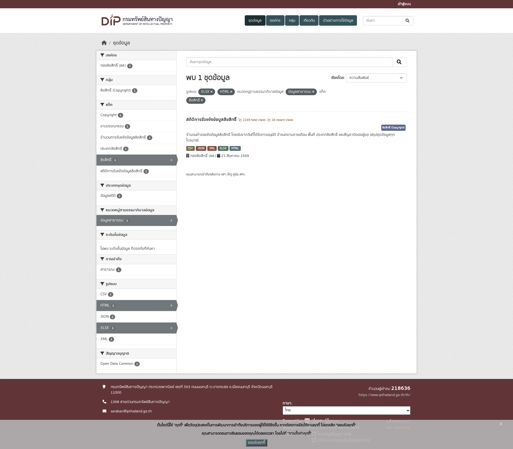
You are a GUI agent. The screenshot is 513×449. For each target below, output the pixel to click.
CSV (190, 148)
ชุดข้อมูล (255, 20)
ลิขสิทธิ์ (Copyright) (393, 127)
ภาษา (287, 403)
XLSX (223, 148)
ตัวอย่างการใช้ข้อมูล (338, 20)
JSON (201, 148)
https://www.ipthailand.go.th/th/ (384, 395)
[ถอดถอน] (211, 92)
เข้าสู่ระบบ (404, 4)
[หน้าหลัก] (104, 43)
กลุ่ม (292, 20)
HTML (235, 148)
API (223, 174)
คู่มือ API (238, 174)
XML (212, 148)
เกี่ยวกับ (309, 20)
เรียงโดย (337, 77)
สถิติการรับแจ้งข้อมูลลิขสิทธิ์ (212, 119)
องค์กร (275, 20)
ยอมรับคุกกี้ (256, 442)
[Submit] (408, 20)
